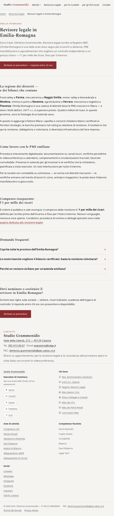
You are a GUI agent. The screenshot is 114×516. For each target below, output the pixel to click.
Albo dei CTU (68, 402)
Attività (35, 4)
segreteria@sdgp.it (45, 345)
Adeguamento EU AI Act (15, 458)
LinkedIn (8, 471)
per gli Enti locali (90, 4)
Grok (10, 415)
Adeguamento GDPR (14, 453)
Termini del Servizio (13, 510)
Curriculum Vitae (70, 412)
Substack (8, 490)
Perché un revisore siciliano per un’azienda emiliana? (33, 269)
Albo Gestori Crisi (70, 392)
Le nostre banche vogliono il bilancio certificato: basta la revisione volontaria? (49, 259)
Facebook (8, 485)
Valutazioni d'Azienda (14, 438)
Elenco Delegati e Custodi (75, 397)
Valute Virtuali (11, 433)
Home (3, 13)
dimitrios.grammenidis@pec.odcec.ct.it (32, 350)
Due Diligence (11, 443)
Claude (11, 402)
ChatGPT (12, 396)
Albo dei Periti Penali (72, 407)
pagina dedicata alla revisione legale (21, 222)
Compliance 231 (12, 429)
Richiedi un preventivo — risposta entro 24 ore (28, 65)
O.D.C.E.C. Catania (70, 382)
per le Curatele (71, 4)
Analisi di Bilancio (12, 448)
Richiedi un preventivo (15, 313)
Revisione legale (16, 13)
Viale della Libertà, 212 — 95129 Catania (27, 340)
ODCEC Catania (11, 495)
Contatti (106, 4)
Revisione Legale (52, 4)
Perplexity (12, 408)
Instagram (9, 481)
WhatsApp (9, 476)
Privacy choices (31, 510)
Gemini (11, 389)
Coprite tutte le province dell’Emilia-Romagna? (29, 249)
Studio (16, 5)
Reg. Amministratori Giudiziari (77, 377)
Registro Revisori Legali (74, 387)
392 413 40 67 (16, 345)
